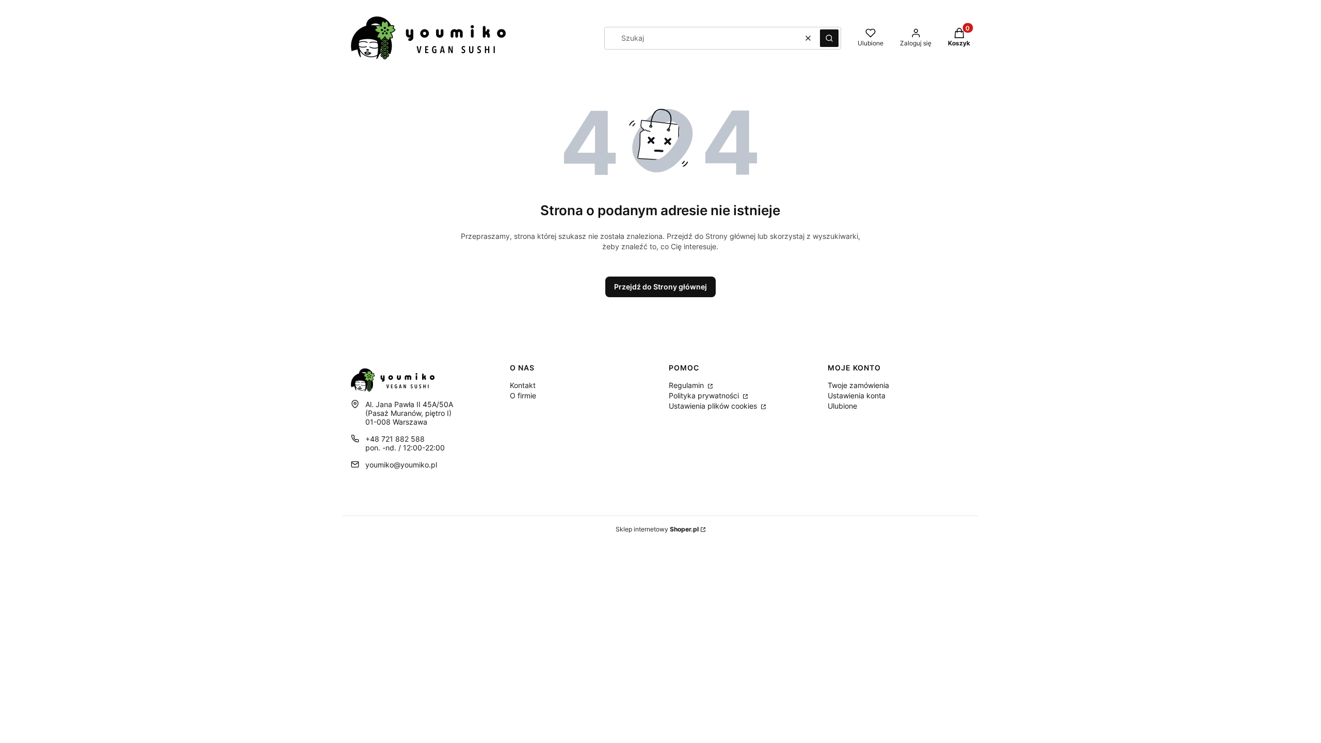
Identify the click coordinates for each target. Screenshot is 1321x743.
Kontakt (523, 385)
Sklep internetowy (657, 529)
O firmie (523, 395)
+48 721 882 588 (395, 438)
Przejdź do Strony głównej (660, 286)
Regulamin (687, 385)
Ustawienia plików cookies (714, 405)
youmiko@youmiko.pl (401, 464)
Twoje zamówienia (858, 385)
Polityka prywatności (705, 395)
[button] (829, 38)
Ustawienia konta (856, 395)
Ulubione (842, 405)
